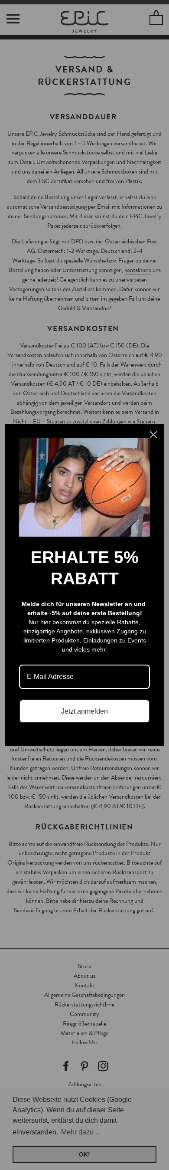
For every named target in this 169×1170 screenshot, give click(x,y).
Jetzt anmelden (84, 711)
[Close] (153, 434)
